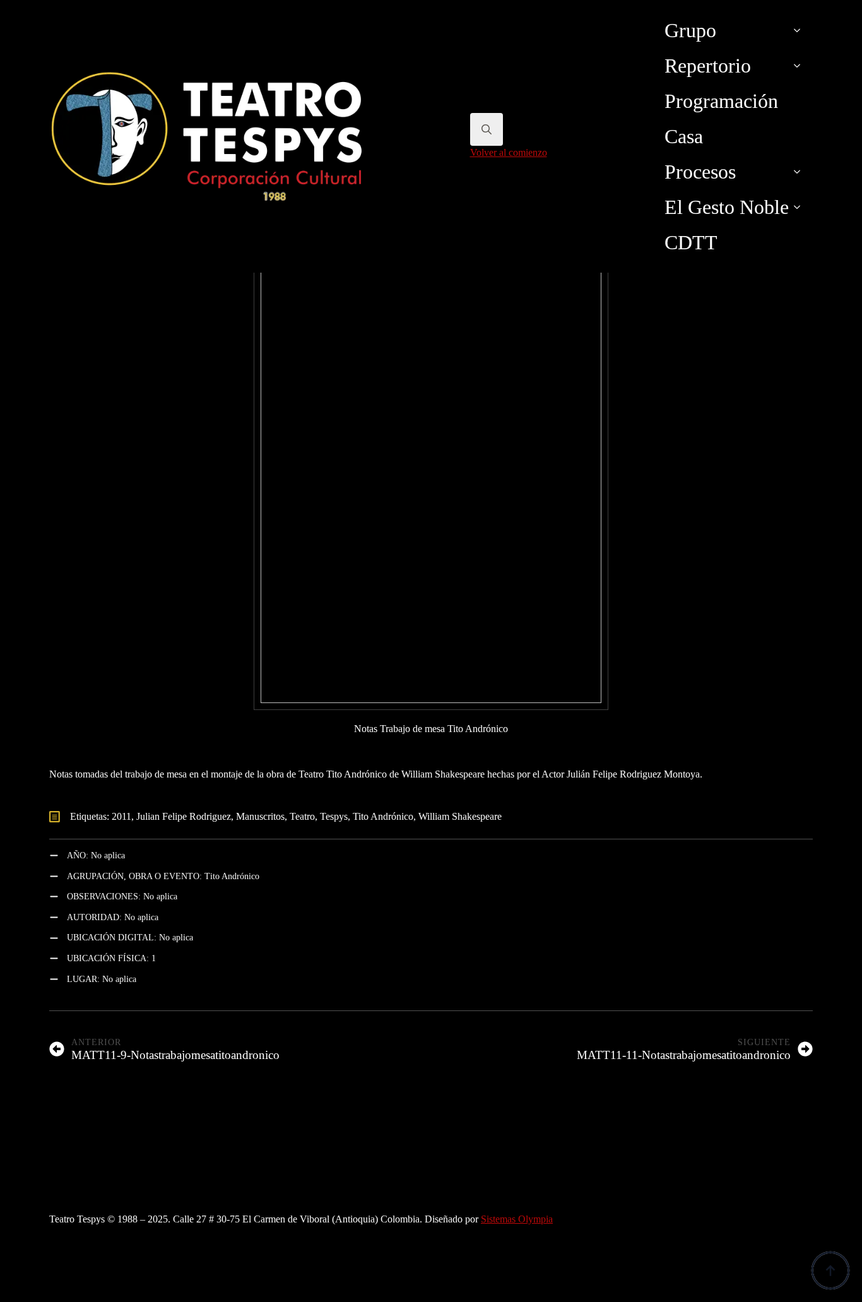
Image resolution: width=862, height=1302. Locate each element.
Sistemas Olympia (517, 1219)
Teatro (302, 816)
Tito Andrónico (383, 816)
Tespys (334, 816)
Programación (721, 101)
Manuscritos (260, 816)
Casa (683, 136)
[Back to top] (830, 1270)
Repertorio (707, 65)
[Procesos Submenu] (801, 171)
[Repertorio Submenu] (801, 65)
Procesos (700, 171)
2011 (121, 816)
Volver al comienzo (508, 152)
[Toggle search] (486, 129)
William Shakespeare (460, 816)
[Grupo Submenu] (801, 30)
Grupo (690, 30)
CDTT (690, 242)
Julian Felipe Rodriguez (183, 816)
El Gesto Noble (726, 207)
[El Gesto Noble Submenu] (801, 207)
